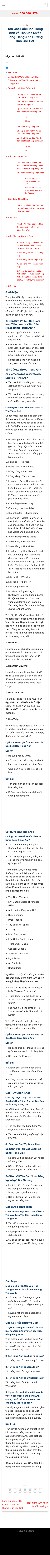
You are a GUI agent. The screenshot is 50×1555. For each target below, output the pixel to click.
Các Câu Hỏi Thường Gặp (20, 236)
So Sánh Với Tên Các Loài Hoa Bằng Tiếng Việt (33, 181)
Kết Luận (12, 286)
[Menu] (3, 4)
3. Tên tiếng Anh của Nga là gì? (30, 259)
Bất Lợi (27, 121)
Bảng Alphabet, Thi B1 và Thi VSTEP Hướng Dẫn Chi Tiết (12, 1504)
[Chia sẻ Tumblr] (40, 1490)
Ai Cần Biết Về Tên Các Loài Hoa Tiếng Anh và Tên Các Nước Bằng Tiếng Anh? (24, 80)
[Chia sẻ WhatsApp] (10, 1490)
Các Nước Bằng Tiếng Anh (28, 126)
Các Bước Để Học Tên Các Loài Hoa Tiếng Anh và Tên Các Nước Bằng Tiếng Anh (30, 208)
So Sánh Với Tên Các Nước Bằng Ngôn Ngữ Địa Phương (33, 190)
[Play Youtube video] (25, 1472)
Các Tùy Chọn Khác (17, 156)
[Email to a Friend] (25, 1490)
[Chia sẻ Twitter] (20, 1490)
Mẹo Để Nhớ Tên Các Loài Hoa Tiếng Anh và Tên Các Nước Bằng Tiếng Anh (30, 227)
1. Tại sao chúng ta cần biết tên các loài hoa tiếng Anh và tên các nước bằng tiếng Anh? (30, 245)
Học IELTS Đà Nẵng (25, 1531)
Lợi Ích (27, 117)
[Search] (45, 5)
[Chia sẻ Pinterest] (30, 1490)
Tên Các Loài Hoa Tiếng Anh (21, 88)
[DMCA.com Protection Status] (21, 1544)
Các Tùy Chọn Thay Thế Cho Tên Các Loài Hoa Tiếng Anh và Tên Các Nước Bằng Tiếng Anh (30, 166)
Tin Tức (25, 25)
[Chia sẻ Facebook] (15, 1490)
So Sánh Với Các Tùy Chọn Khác (30, 173)
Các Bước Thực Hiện (18, 199)
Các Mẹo (12, 217)
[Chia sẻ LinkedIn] (35, 1490)
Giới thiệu (13, 72)
